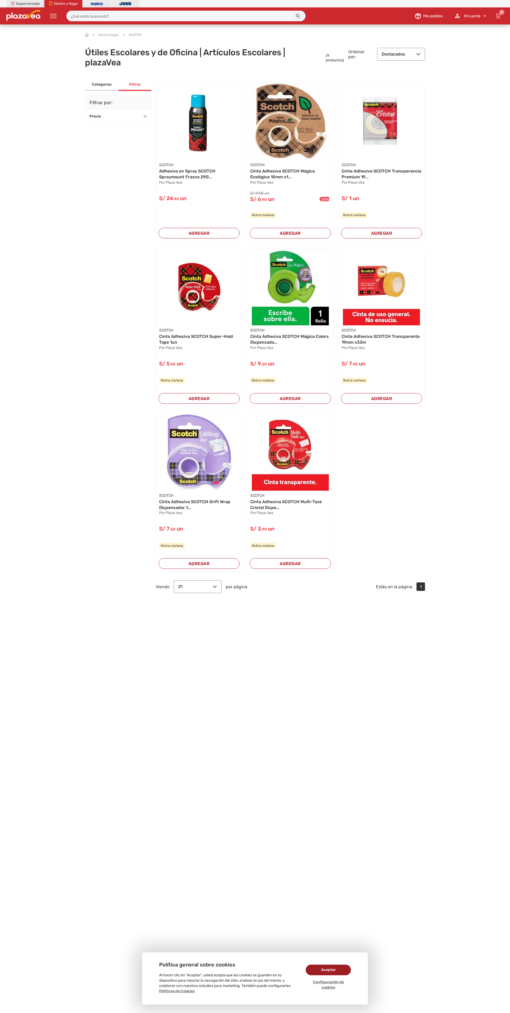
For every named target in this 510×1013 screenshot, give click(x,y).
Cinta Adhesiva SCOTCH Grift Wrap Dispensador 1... (194, 504)
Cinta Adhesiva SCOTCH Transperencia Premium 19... (381, 174)
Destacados (393, 54)
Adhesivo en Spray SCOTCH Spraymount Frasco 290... (187, 174)
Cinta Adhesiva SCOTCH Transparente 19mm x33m (381, 339)
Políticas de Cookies (177, 991)
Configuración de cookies (328, 985)
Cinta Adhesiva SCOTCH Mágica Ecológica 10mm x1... (282, 174)
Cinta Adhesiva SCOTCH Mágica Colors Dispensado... (289, 339)
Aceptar (328, 970)
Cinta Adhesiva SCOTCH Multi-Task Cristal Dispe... (286, 504)
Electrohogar (109, 35)
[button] (298, 16)
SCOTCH (135, 35)
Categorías (102, 84)
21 (180, 586)
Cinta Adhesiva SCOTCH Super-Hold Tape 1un (196, 339)
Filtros (135, 84)
